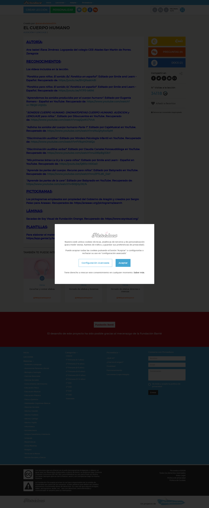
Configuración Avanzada (95, 262)
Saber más (139, 272)
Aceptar (123, 262)
